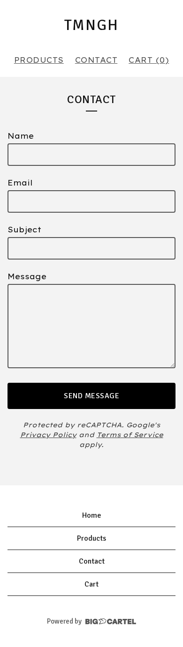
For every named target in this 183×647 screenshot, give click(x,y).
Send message (91, 396)
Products (39, 60)
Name (21, 136)
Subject (24, 229)
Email (20, 182)
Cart (91, 584)
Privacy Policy (48, 435)
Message (27, 276)
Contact (96, 60)
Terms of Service (130, 435)
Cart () (149, 60)
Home (91, 515)
